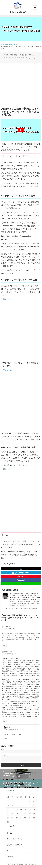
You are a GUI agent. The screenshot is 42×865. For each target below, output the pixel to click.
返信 (4, 645)
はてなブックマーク (21, 573)
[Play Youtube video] (21, 130)
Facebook (21, 580)
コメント (4, 755)
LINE (21, 584)
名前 (2, 749)
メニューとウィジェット (35, 7)
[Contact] (5, 600)
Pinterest (21, 576)
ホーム (9, 833)
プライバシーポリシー (15, 839)
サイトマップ (12, 851)
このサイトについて (14, 845)
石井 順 (24, 55)
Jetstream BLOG (18, 12)
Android (19, 58)
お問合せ (10, 857)
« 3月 (12, 826)
